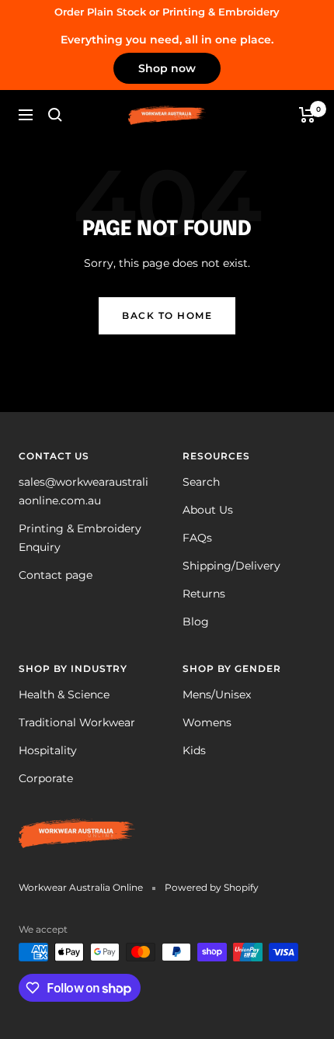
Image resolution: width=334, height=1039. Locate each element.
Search (201, 482)
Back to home (167, 315)
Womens (207, 722)
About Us (208, 510)
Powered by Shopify (212, 887)
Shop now (167, 68)
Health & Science (64, 694)
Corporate (46, 778)
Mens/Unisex (217, 694)
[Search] (55, 115)
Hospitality (48, 750)
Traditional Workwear (77, 722)
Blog (196, 622)
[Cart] (307, 115)
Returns (204, 594)
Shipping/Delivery (231, 566)
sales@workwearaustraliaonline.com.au (83, 491)
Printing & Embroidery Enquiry (80, 537)
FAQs (197, 538)
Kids (194, 750)
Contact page (55, 575)
